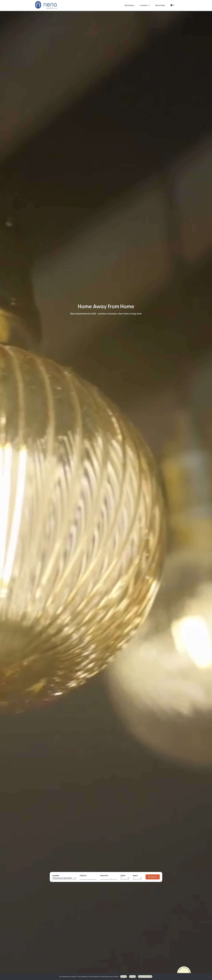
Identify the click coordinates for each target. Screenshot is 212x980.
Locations (144, 5)
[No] (209, 976)
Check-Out (104, 876)
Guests (122, 876)
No (132, 976)
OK (124, 976)
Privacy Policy (145, 976)
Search (154, 877)
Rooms (135, 876)
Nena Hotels (160, 5)
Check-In (83, 876)
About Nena (129, 5)
